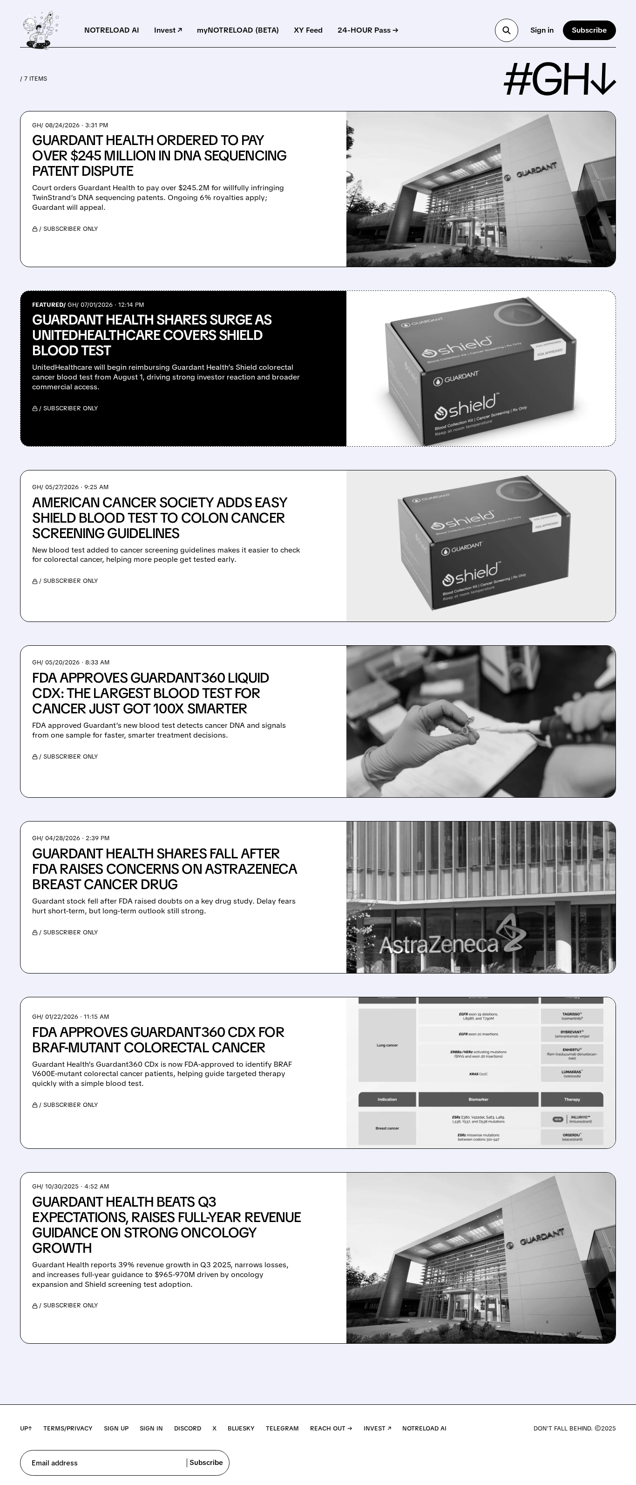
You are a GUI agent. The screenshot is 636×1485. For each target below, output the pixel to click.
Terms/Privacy (68, 1428)
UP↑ (26, 1428)
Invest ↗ (168, 30)
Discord (187, 1428)
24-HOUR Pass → (368, 30)
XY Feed (308, 30)
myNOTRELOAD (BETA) (238, 30)
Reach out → (331, 1428)
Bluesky (241, 1428)
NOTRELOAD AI (111, 30)
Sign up (116, 1428)
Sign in (542, 30)
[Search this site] (506, 30)
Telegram (282, 1428)
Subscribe (589, 30)
